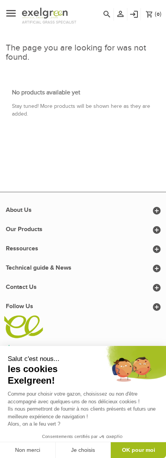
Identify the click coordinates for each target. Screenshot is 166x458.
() (153, 14)
